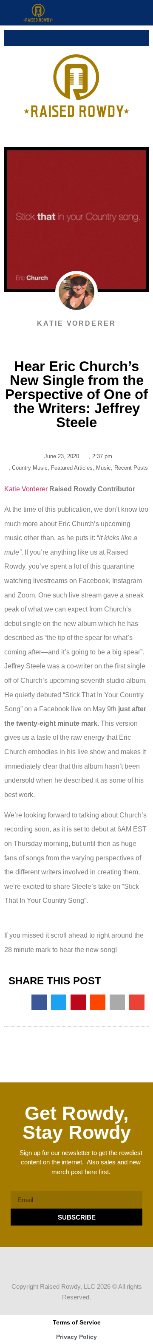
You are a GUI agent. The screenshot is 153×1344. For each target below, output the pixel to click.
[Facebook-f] (52, 1262)
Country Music (30, 468)
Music (103, 468)
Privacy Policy (76, 1336)
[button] (144, 12)
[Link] (100, 1262)
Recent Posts (131, 468)
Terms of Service (77, 1322)
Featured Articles (72, 468)
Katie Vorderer (26, 489)
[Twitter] (68, 1262)
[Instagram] (84, 1262)
